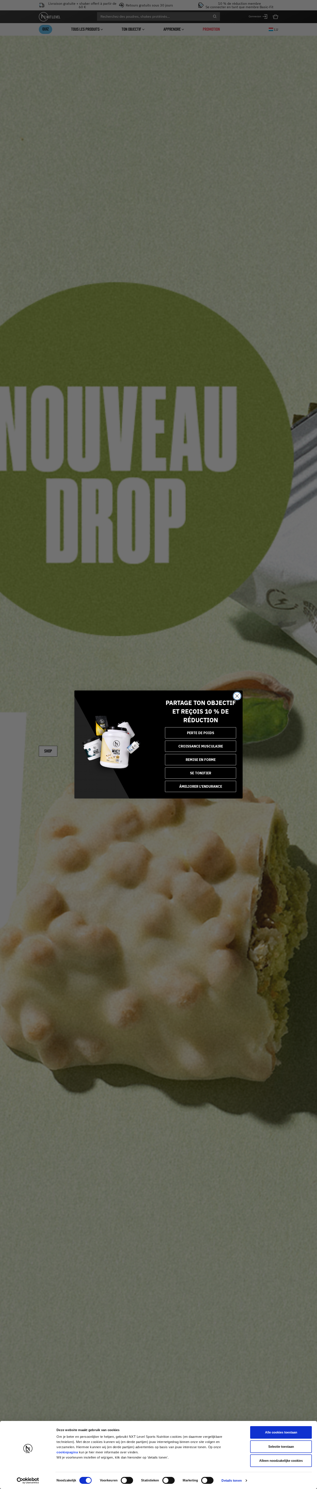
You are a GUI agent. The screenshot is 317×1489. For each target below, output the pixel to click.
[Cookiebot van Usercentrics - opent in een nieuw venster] (28, 1480)
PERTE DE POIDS (200, 733)
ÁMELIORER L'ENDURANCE (200, 786)
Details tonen (231, 1480)
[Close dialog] (237, 696)
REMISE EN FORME (201, 759)
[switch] (127, 1480)
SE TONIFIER (200, 773)
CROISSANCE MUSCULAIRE (200, 746)
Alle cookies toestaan (281, 1432)
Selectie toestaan (281, 1446)
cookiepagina (67, 1452)
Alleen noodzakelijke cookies (281, 1460)
